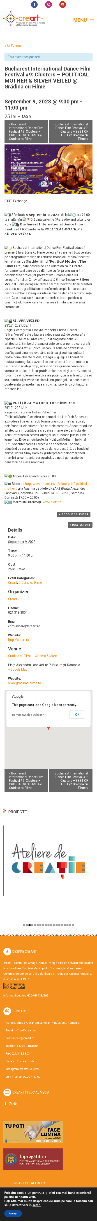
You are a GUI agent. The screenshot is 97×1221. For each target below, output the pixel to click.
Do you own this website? (28, 714)
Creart (12, 582)
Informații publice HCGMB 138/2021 (26, 995)
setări (36, 1205)
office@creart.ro (25, 1030)
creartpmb (27, 1061)
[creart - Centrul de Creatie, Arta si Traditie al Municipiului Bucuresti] (22, 18)
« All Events (13, 46)
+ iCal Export (80, 524)
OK (77, 714)
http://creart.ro (18, 640)
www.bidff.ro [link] (52, 502)
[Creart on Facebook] (5, 1103)
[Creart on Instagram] (10, 1103)
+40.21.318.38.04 (27, 1046)
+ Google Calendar (73, 514)
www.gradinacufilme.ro (24, 683)
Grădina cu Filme (30, 582)
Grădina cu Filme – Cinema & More (32, 656)
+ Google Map (18, 669)
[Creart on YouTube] (15, 1103)
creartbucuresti (29, 1069)
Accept (13, 1213)
